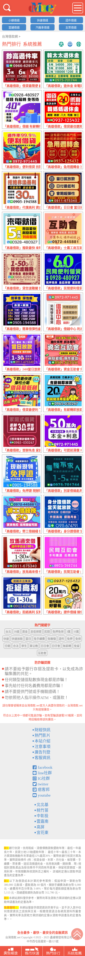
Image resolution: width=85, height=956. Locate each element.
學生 (24, 645)
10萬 (76, 631)
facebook (45, 767)
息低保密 (36, 631)
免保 (78, 638)
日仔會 (56, 645)
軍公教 (34, 645)
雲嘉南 (42, 821)
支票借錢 (70, 27)
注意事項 (42, 746)
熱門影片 (42, 735)
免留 (76, 645)
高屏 (40, 827)
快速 (6, 638)
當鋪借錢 (14, 27)
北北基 (42, 805)
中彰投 (42, 816)
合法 (16, 645)
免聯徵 (52, 638)
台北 (8, 631)
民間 (47, 631)
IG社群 (44, 778)
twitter (43, 784)
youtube (44, 795)
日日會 (45, 645)
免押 (70, 638)
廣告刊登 (42, 752)
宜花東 (42, 832)
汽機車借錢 (42, 27)
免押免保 (58, 631)
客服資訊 (42, 758)
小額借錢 (14, 20)
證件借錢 (70, 20)
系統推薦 (32, 44)
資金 (25, 631)
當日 (28, 638)
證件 (61, 638)
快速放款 (17, 638)
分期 (7, 645)
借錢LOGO (42, 8)
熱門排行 (11, 44)
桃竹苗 (42, 810)
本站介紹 (42, 741)
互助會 (42, 653)
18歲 (16, 631)
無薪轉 (67, 645)
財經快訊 (42, 730)
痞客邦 (44, 789)
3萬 (68, 631)
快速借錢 (42, 20)
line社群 (45, 773)
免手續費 (39, 638)
